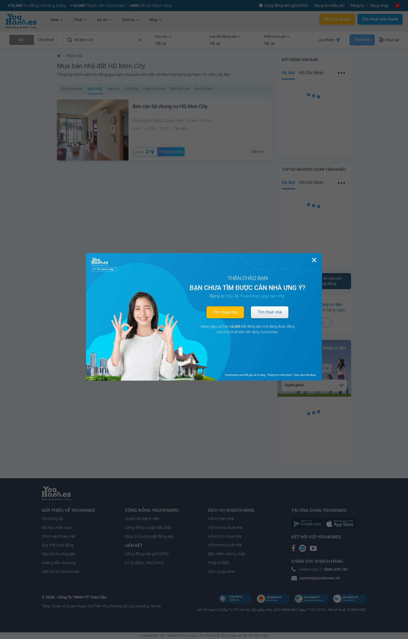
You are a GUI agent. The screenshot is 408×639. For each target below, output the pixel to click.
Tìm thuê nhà (270, 312)
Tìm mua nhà (225, 312)
